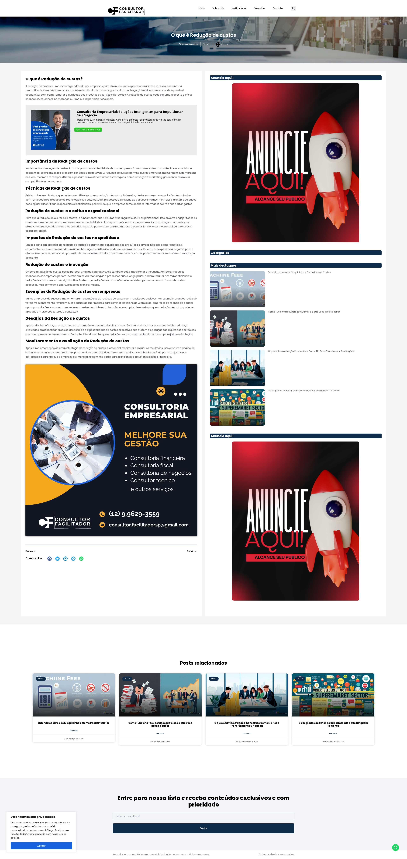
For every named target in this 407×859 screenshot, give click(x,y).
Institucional (239, 8)
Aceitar (41, 845)
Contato (277, 8)
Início (202, 8)
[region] (41, 832)
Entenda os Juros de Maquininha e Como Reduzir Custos (299, 272)
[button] (293, 8)
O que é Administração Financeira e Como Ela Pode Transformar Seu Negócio (311, 351)
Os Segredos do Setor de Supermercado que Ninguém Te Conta (304, 390)
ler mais (74, 730)
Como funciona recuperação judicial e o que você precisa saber (304, 311)
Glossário (259, 8)
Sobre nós (218, 8)
